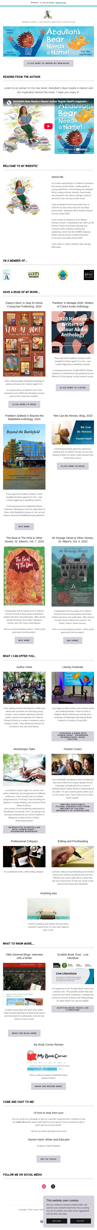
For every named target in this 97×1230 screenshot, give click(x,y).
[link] (48, 14)
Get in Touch (48, 1159)
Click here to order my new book (48, 63)
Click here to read (24, 404)
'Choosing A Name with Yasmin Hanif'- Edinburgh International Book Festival (72, 736)
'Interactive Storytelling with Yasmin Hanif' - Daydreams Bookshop (24, 829)
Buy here (24, 527)
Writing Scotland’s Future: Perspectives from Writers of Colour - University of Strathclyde (73, 807)
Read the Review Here (48, 1086)
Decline (57, 1221)
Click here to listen (73, 388)
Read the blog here (24, 1033)
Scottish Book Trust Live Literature (73, 1009)
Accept (80, 1221)
